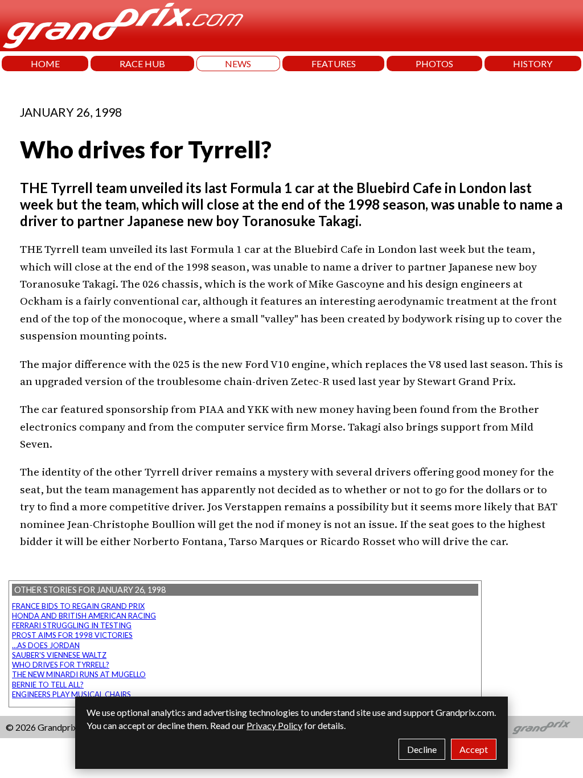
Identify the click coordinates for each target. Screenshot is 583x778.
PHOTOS (434, 63)
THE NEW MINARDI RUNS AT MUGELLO (79, 674)
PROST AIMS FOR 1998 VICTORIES (72, 635)
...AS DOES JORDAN (46, 645)
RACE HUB (142, 63)
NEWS (238, 63)
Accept (473, 749)
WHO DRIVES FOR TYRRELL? (60, 664)
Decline (422, 749)
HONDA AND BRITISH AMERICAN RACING (84, 615)
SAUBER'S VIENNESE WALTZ (59, 655)
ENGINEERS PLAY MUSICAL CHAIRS (71, 694)
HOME (45, 63)
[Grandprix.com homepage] (542, 727)
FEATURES (333, 63)
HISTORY (532, 63)
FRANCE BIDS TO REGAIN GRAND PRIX (78, 606)
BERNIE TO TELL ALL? (48, 684)
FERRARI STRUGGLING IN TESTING (72, 625)
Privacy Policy (274, 725)
